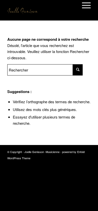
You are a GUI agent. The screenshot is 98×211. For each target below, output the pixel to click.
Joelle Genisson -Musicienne (42, 152)
